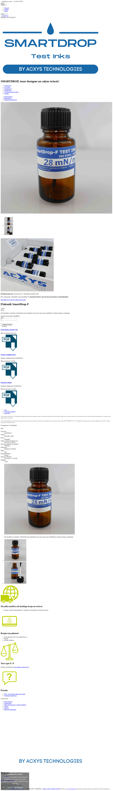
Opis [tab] (5, 410)
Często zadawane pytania (11, 92)
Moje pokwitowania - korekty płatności (15, 705)
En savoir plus (19, 787)
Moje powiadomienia (10, 709)
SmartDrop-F (8, 90)
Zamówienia (7, 703)
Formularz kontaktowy (10, 695)
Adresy (6, 706)
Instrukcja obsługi (6, 382)
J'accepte (9, 787)
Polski (6, 11)
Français (6, 8)
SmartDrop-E (8, 89)
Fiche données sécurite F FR (9, 329)
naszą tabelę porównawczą (21, 667)
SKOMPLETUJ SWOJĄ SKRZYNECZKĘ (13, 300)
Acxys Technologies (72, 788)
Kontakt (6, 93)
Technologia (7, 85)
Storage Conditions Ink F (8, 354)
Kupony (6, 708)
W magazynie (4, 425)
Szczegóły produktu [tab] (9, 411)
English (6, 9)
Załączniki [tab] (7, 413)
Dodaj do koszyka (6, 324)
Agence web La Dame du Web (51, 788)
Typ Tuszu (7, 87)
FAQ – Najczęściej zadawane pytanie (14, 694)
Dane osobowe (8, 701)
